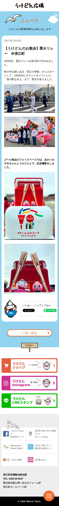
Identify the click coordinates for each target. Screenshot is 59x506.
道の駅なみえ (40, 459)
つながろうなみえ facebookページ (17, 433)
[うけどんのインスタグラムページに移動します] (29, 383)
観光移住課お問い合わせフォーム (21, 482)
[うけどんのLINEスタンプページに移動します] (29, 400)
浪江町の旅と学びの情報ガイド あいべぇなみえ (45, 433)
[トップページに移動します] (29, 5)
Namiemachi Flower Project (16, 446)
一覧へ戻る (29, 333)
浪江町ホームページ (13, 486)
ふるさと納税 (16, 459)
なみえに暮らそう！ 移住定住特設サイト (43, 446)
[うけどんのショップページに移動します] (29, 365)
